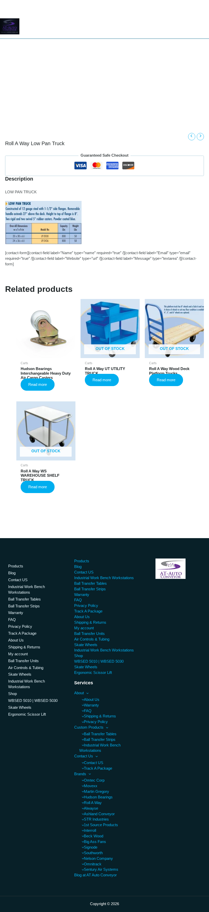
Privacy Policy (20, 626)
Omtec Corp (94, 780)
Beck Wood (93, 836)
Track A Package (22, 633)
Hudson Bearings (98, 797)
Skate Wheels (19, 674)
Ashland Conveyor (99, 814)
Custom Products (88, 727)
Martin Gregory (96, 792)
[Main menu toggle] (203, 26)
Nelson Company (98, 858)
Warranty (15, 613)
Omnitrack (92, 864)
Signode (90, 847)
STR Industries (96, 819)
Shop (12, 694)
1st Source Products (101, 825)
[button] (86, 693)
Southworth (93, 853)
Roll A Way (93, 803)
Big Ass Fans (95, 842)
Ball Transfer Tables (24, 599)
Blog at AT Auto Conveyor (95, 875)
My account (18, 654)
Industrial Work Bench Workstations (26, 589)
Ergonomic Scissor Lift (27, 714)
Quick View (45, 353)
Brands (80, 774)
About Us (16, 640)
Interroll (90, 830)
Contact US (18, 580)
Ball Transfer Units (23, 661)
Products (15, 566)
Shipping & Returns (24, 647)
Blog (12, 573)
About (79, 693)
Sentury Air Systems (101, 869)
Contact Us (83, 756)
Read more (37, 385)
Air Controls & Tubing (25, 668)
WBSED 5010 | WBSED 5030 (33, 701)
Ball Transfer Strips (24, 606)
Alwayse (91, 808)
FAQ (12, 620)
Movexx (90, 786)
